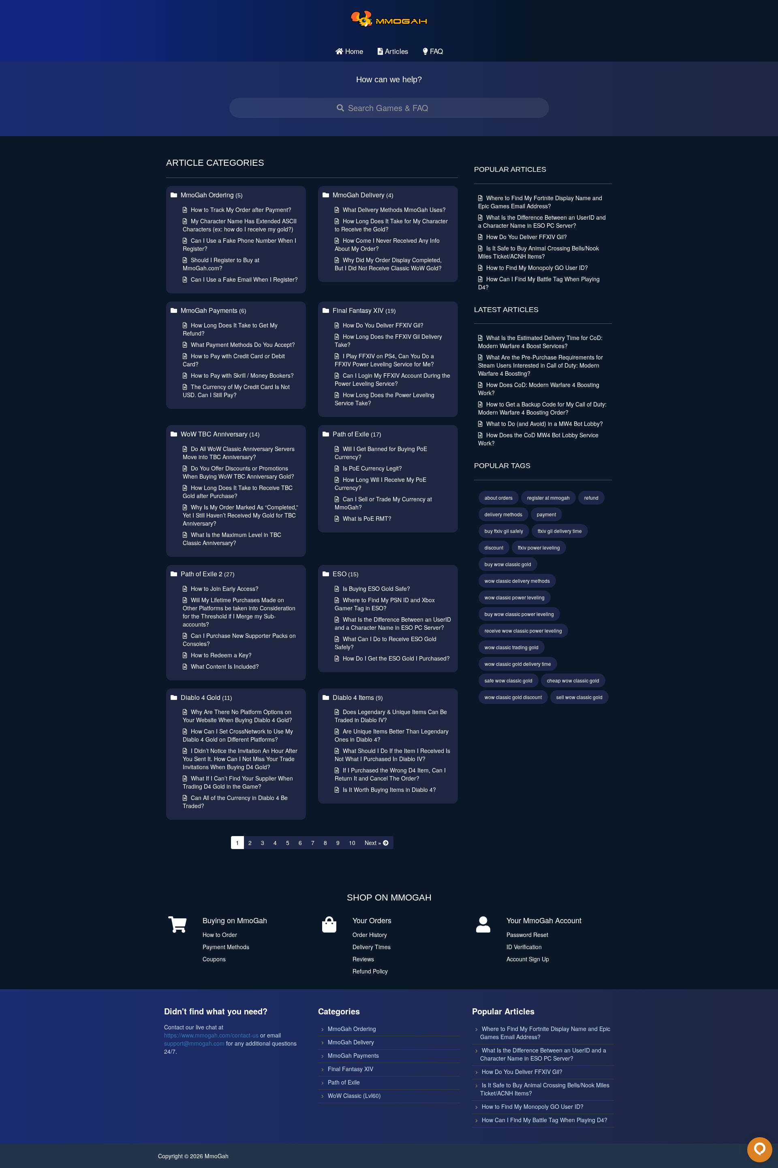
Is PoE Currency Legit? (371, 468)
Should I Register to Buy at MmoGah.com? (221, 264)
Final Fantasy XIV (363, 310)
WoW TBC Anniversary (219, 434)
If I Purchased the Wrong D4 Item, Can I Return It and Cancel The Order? (390, 774)
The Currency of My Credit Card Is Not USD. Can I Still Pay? (236, 391)
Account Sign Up (528, 959)
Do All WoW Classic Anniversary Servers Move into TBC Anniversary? (239, 453)
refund (591, 497)
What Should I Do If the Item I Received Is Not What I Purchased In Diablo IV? (392, 755)
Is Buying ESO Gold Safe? (375, 588)
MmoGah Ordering (211, 194)
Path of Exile (356, 434)
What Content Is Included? (224, 666)
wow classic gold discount (513, 696)
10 (352, 843)
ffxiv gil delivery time (560, 530)
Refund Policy (370, 971)
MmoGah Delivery (362, 194)
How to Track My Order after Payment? (240, 209)
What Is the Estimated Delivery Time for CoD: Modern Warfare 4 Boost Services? (540, 342)
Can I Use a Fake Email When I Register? (243, 279)
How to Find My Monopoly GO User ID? (536, 267)
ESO (345, 573)
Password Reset (527, 935)
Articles (395, 51)
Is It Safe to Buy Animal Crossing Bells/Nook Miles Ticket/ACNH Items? (538, 252)
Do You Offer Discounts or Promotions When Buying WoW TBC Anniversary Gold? (238, 472)
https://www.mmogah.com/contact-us (211, 1035)
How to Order (220, 935)
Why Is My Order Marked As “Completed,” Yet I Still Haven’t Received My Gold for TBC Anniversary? (240, 515)
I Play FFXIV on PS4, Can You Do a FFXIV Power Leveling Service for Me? (384, 360)
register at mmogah (548, 497)
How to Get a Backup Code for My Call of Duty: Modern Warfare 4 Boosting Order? (542, 408)
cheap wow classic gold (573, 680)
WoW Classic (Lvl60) (354, 1095)
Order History (370, 935)
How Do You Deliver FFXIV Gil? (382, 325)
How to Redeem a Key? (220, 655)
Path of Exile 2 (207, 573)
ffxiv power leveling (539, 547)
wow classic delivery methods (517, 580)
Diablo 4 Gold (205, 697)
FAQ (435, 51)
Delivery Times (372, 947)
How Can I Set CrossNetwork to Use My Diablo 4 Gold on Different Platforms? (238, 735)
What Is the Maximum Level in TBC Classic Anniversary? (232, 539)
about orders (499, 497)
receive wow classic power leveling (523, 630)
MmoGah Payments (212, 310)
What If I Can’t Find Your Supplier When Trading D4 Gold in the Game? (238, 782)
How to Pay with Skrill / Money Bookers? (241, 375)
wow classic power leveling (515, 597)
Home (353, 51)
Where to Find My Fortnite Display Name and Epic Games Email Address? (540, 202)
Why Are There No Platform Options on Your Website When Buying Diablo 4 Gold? (237, 716)
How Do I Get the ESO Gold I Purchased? (395, 658)
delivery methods (503, 514)
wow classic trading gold (512, 647)
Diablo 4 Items (357, 697)
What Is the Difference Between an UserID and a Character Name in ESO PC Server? (393, 623)
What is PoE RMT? (366, 518)
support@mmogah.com (194, 1043)
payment (546, 514)
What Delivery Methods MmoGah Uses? (393, 209)
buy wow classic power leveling (519, 613)
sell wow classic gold (579, 696)
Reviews (363, 959)
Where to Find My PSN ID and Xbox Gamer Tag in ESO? (385, 604)
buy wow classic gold (508, 563)
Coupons (214, 959)
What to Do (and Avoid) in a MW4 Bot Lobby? (544, 423)
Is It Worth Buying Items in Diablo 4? (388, 789)
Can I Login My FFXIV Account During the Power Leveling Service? (392, 379)
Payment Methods (226, 947)
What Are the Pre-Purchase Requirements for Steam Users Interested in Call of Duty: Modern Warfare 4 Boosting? (540, 365)
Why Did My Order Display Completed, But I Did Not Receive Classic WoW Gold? (388, 264)
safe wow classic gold (508, 680)
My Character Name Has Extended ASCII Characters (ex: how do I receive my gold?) (240, 225)
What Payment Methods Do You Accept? (242, 344)
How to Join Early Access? (224, 588)
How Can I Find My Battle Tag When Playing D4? (544, 1120)
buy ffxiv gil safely (504, 530)
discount (494, 547)
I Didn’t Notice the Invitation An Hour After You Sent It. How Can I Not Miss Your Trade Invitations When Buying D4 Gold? (240, 759)
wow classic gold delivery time (518, 663)
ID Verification (524, 947)
